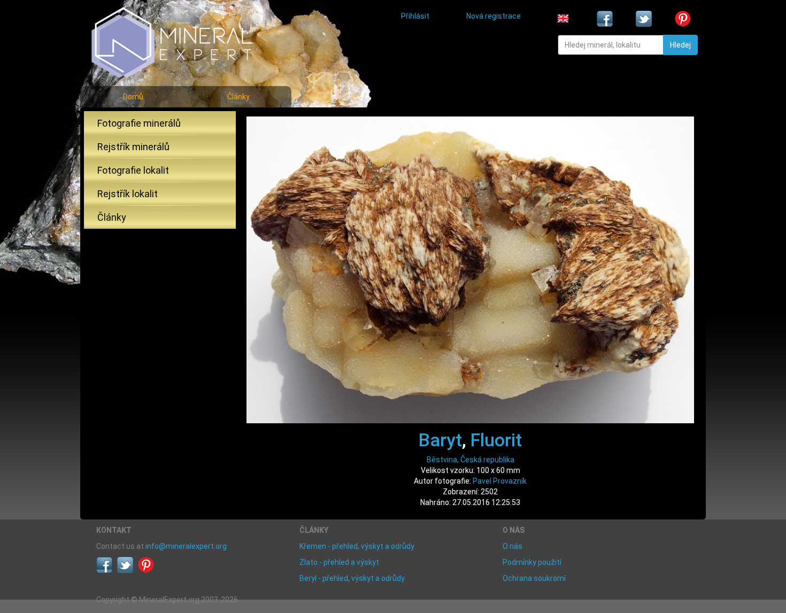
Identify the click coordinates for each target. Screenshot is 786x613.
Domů (133, 96)
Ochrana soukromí (534, 578)
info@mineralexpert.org (186, 546)
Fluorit (496, 440)
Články (238, 96)
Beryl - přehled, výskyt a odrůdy (352, 578)
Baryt (440, 440)
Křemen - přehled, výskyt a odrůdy (356, 546)
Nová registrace (493, 16)
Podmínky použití (532, 562)
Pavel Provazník (500, 481)
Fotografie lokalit (133, 170)
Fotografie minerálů (139, 123)
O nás (512, 546)
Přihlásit (415, 16)
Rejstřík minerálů (133, 146)
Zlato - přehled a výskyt (339, 562)
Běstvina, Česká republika (470, 459)
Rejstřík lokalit (127, 193)
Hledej (680, 45)
